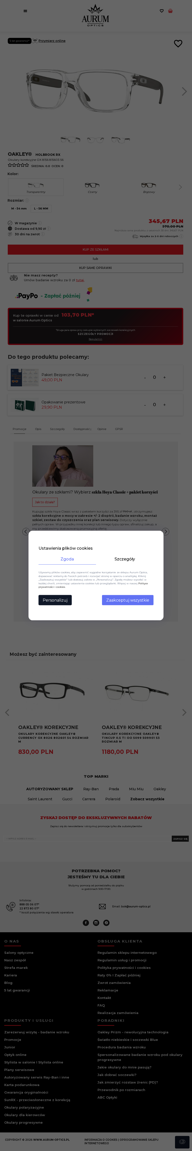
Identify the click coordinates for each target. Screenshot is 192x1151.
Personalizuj (55, 600)
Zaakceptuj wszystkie (127, 600)
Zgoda (67, 559)
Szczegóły (124, 559)
